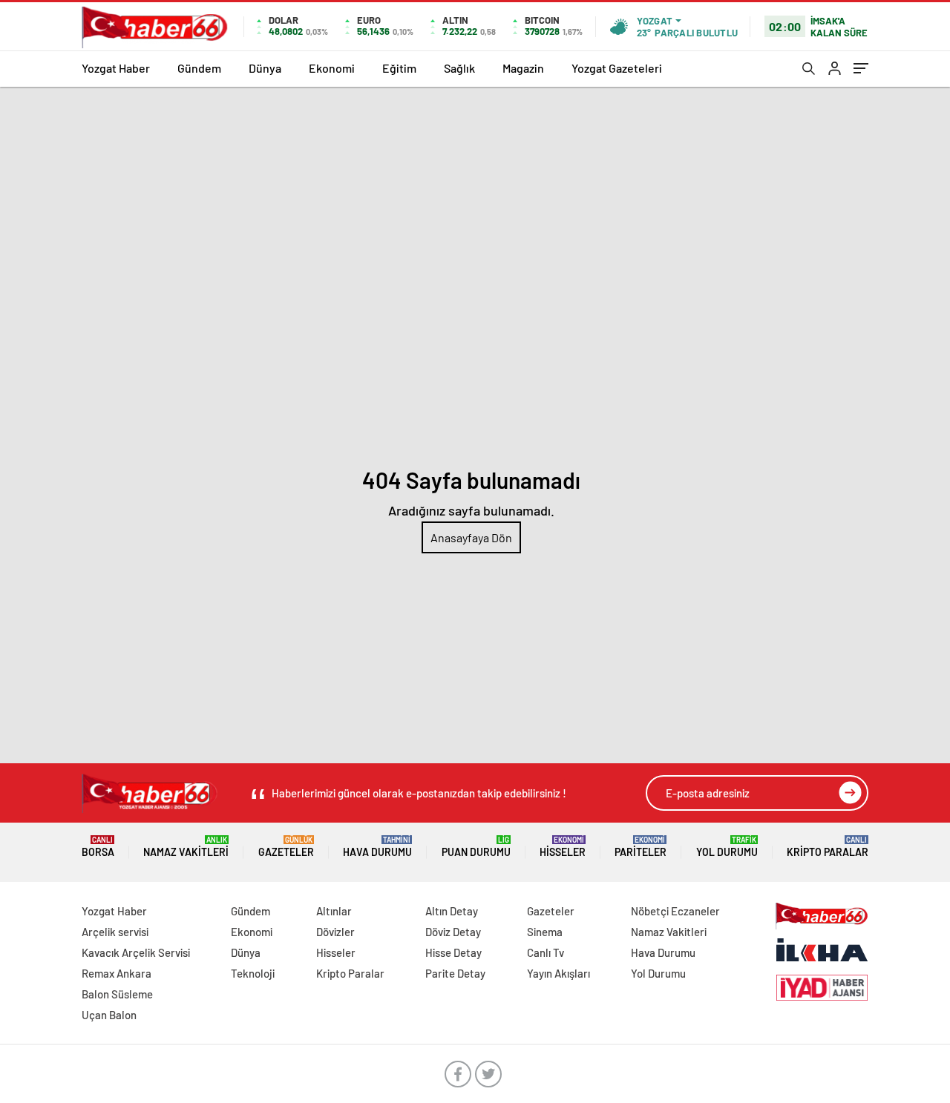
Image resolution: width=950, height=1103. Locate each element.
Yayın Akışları (558, 973)
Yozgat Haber (116, 68)
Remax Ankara (116, 973)
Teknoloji (253, 973)
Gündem (199, 68)
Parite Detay (455, 973)
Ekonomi (332, 68)
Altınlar (334, 911)
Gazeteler (286, 846)
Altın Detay (451, 911)
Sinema (545, 931)
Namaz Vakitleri (186, 846)
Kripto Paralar (827, 846)
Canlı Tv (545, 952)
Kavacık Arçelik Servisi (136, 952)
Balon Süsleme (117, 994)
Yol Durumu (727, 846)
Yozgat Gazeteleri (616, 68)
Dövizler (335, 931)
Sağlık (459, 68)
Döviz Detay (453, 931)
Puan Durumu (476, 846)
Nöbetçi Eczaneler (675, 911)
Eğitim (399, 68)
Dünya (265, 68)
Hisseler (563, 846)
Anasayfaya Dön (471, 537)
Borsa (98, 846)
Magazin (523, 68)
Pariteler (640, 846)
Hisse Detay (453, 952)
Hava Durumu (377, 846)
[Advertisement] (475, 198)
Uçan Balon (109, 1014)
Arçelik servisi (115, 931)
